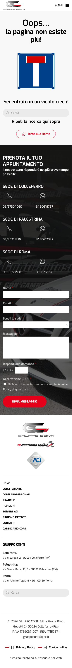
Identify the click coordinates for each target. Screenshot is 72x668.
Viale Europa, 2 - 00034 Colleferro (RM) (26, 558)
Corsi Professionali (16, 494)
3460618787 (44, 206)
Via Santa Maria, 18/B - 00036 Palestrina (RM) (30, 569)
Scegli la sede (13, 318)
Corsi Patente (12, 489)
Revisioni (9, 506)
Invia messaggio (24, 401)
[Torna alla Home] (14, 5)
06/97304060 (12, 206)
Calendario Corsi (15, 528)
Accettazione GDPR (17, 379)
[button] (62, 5)
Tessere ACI (10, 511)
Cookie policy (58, 647)
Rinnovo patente (14, 517)
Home (6, 483)
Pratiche (9, 500)
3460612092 (44, 239)
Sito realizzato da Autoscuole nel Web (36, 658)
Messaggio (11, 334)
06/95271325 (12, 239)
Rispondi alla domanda (19, 364)
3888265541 (44, 272)
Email (8, 303)
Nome (8, 288)
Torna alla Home (39, 134)
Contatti (9, 523)
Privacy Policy (25, 647)
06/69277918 (12, 272)
